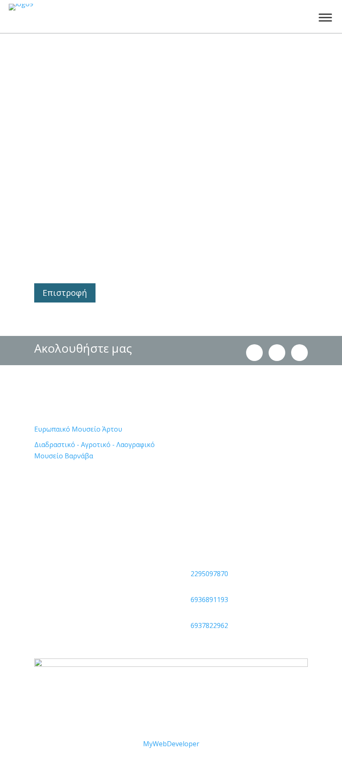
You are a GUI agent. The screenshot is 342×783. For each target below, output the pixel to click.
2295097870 (209, 573)
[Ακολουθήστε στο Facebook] (277, 352)
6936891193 (209, 599)
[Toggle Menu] (325, 17)
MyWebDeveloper (171, 743)
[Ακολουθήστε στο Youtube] (299, 352)
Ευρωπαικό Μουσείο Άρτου (78, 429)
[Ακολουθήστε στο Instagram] (254, 352)
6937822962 (209, 625)
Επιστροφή (65, 292)
